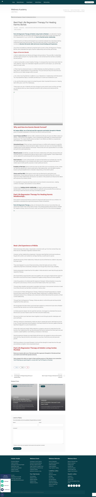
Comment (15, 428)
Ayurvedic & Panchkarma (54, 463)
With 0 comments (17, 29)
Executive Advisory (53, 481)
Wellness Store (33, 481)
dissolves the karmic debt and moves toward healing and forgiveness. (38, 44)
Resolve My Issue (20, 2)
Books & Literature (71, 463)
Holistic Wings (38, 2)
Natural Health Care (72, 469)
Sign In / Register (89, 2)
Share (16, 367)
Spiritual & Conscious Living (35, 471)
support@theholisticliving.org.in (17, 480)
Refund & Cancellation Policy (74, 481)
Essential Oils (70, 466)
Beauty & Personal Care (72, 461)
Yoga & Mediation (52, 466)
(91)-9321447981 (17, 478)
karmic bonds (28, 27)
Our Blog (50, 476)
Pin (27, 367)
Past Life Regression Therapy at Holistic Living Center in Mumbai (31, 34)
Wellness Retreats (33, 479)
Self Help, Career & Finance (35, 464)
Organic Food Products (72, 471)
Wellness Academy (34, 482)
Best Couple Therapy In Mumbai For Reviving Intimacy (52, 376)
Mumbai (39, 27)
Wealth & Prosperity (15, 471)
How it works (51, 477)
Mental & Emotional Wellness (36, 463)
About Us (51, 473)
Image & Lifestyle (14, 469)
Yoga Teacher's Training (54, 467)
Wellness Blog (46, 2)
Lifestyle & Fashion (34, 469)
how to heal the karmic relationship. (45, 37)
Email (40, 422)
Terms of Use (70, 479)
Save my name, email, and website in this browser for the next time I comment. (29, 445)
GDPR (69, 482)
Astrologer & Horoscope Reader (17, 464)
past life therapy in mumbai (56, 27)
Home (13, 2)
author (16, 27)
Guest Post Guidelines (53, 482)
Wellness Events (33, 477)
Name (14, 422)
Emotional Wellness (15, 461)
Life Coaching (33, 476)
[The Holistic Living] (5, 1)
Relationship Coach (15, 466)
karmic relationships (34, 27)
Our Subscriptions (52, 479)
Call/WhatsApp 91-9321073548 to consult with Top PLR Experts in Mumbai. (33, 360)
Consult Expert (29, 2)
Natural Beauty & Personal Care (36, 467)
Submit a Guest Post (53, 484)
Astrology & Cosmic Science (36, 461)
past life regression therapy (46, 27)
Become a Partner (52, 474)
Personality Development (16, 467)
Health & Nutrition (14, 463)
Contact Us (51, 486)
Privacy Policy (70, 477)
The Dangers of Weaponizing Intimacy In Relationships (23, 376)
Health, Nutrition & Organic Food (36, 466)
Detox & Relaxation (53, 461)
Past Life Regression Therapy (22, 205)
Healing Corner (71, 464)
